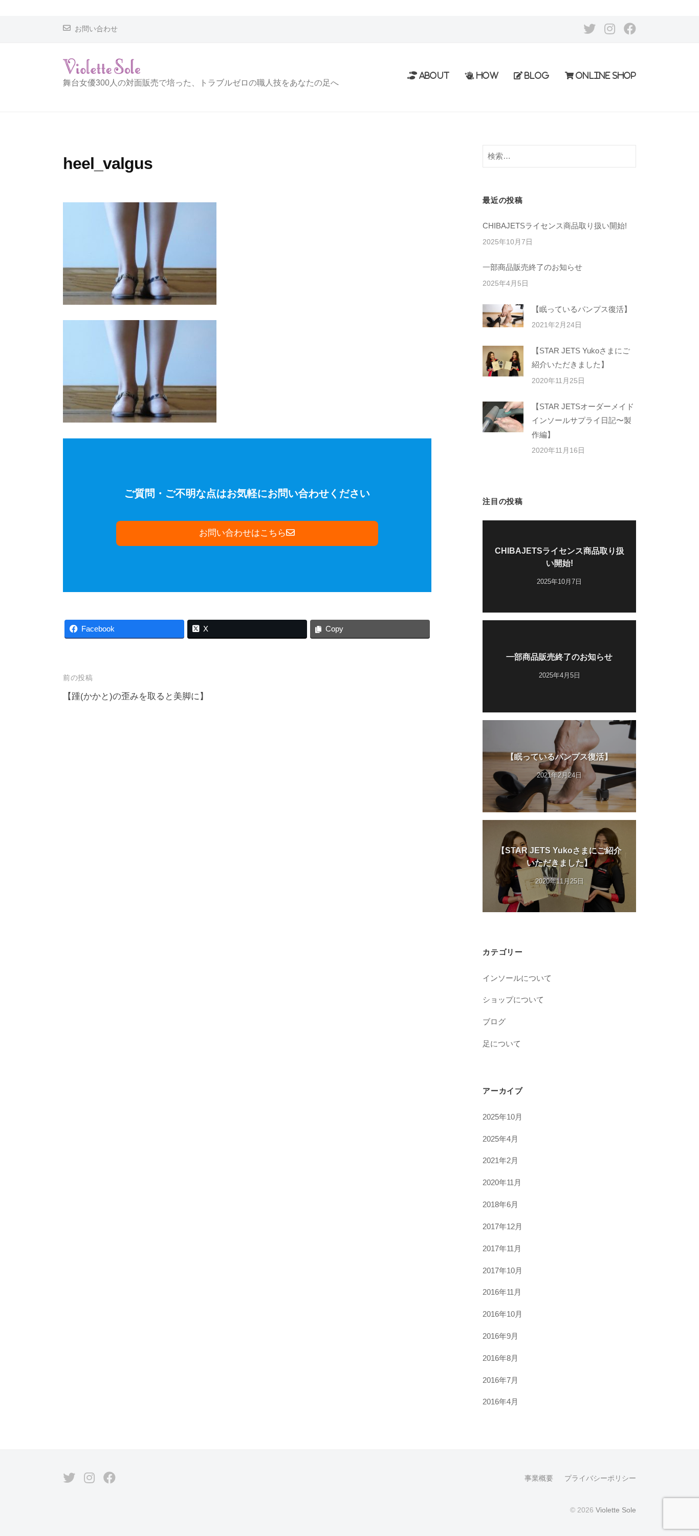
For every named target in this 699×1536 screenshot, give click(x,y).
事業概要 (539, 1478)
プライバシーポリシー (600, 1478)
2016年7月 (500, 1380)
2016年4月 (500, 1401)
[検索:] (559, 156)
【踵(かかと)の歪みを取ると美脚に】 (135, 696)
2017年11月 (502, 1248)
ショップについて (513, 999)
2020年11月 (502, 1182)
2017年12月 (502, 1226)
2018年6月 (500, 1204)
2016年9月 (500, 1336)
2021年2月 (500, 1160)
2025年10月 (502, 1116)
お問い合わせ (96, 29)
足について (502, 1043)
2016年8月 (500, 1358)
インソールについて (517, 978)
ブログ (494, 1021)
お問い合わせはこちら (242, 533)
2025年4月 (500, 1138)
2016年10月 (502, 1314)
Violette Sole (616, 1510)
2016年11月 (502, 1292)
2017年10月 (502, 1270)
